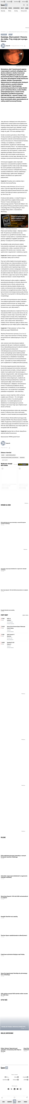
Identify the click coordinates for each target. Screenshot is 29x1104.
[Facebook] (8, 1089)
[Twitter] (11, 1089)
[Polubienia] (2, 1097)
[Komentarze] (14, 1097)
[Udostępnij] (27, 1097)
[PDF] (9, 447)
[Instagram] (20, 1089)
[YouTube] (17, 1089)
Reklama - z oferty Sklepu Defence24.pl (9, 228)
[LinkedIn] (14, 1089)
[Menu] (27, 5)
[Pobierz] (24, 45)
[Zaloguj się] (24, 5)
